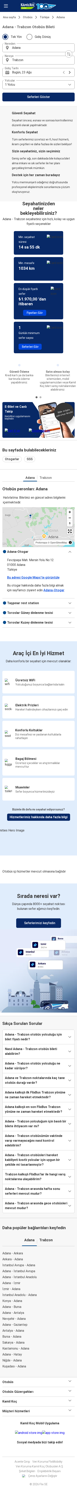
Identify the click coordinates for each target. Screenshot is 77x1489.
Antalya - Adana (13, 1331)
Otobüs (28, 17)
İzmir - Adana (11, 1289)
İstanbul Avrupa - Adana (18, 1265)
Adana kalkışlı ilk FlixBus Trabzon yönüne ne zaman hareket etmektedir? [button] (35, 1095)
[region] (38, 527)
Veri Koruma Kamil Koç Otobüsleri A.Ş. (40, 1466)
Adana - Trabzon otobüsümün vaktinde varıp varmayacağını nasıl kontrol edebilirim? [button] (33, 1140)
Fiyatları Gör (35, 312)
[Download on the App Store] (53, 1432)
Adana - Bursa (11, 1307)
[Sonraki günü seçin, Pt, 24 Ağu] (69, 72)
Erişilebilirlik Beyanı (49, 1471)
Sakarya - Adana (13, 1342)
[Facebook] (37, 1452)
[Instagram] (38, 1452)
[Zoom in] (70, 512)
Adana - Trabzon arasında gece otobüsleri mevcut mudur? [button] (36, 1205)
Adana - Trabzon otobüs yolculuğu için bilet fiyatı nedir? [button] (33, 1037)
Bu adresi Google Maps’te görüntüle (33, 577)
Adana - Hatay (12, 1354)
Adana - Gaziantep (14, 1325)
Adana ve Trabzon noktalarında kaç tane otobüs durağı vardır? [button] (35, 1080)
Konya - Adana (12, 1301)
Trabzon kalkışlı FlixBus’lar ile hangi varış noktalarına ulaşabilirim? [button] (35, 1176)
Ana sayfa (9, 17)
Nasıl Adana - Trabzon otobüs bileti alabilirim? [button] (31, 1051)
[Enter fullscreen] (70, 531)
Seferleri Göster (38, 97)
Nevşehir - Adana (14, 1319)
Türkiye (44, 17)
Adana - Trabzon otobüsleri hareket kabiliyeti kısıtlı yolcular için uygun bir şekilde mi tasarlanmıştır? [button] (32, 1159)
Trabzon (45, 478)
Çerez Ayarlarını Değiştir (42, 1475)
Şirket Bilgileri (27, 1471)
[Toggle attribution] (70, 542)
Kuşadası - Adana (14, 1366)
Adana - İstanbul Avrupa (18, 1271)
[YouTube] (39, 1452)
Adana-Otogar (53, 590)
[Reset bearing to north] (70, 523)
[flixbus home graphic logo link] (38, 6)
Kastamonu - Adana (15, 1348)
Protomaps (41, 542)
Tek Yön (16, 37)
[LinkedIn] (40, 1452)
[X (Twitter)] (42, 1452)
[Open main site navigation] (5, 6)
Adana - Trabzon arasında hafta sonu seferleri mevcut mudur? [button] (32, 1191)
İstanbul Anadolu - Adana (19, 1295)
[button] (38, 48)
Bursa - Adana (11, 1336)
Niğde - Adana (12, 1360)
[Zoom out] (70, 518)
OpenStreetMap (58, 542)
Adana (60, 17)
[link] (38, 947)
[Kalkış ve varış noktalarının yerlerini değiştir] (68, 54)
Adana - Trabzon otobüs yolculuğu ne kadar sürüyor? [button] (32, 1066)
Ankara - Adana (12, 1259)
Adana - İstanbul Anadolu (19, 1277)
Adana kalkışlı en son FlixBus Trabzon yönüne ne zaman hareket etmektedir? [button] (33, 1109)
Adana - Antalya (13, 1313)
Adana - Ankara (12, 1253)
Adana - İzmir (11, 1283)
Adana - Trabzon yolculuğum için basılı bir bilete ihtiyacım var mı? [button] (35, 1123)
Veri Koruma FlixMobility (47, 1461)
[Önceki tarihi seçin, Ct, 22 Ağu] (63, 72)
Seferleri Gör (30, 346)
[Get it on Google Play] (28, 1432)
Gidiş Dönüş (43, 37)
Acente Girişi (22, 1461)
